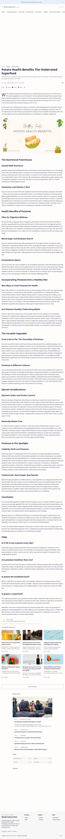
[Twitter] (9, 831)
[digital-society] (24, 729)
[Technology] (21, 12)
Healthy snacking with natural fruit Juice (11, 667)
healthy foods (32, 103)
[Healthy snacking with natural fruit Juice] (11, 659)
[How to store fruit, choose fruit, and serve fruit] (11, 635)
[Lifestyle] (45, 12)
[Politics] (3, 12)
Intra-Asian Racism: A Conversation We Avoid (28, 732)
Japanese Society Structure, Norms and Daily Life (29, 743)
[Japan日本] (23, 735)
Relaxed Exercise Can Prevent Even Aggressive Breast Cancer (32, 643)
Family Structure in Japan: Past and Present (28, 737)
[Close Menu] (62, 2)
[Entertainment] (30, 12)
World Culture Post (9, 7)
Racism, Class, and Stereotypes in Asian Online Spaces (31, 749)
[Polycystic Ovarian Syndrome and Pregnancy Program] (53, 635)
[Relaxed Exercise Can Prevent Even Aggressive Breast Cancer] (32, 635)
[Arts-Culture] (38, 12)
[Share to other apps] (24, 87)
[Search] (62, 7)
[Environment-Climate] (55, 12)
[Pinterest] (14, 831)
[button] (60, 7)
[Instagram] (4, 831)
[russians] (29, 719)
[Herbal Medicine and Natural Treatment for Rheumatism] (53, 659)
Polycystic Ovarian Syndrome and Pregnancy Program (52, 643)
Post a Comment (32, 686)
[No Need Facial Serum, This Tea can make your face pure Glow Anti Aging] (32, 659)
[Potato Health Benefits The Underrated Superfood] (32, 136)
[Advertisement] (32, 27)
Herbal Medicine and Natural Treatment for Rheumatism (52, 667)
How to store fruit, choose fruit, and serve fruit (11, 643)
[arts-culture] (23, 719)
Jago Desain (38, 835)
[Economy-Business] (12, 12)
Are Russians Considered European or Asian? (28, 722)
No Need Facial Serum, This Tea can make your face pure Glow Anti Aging (32, 668)
